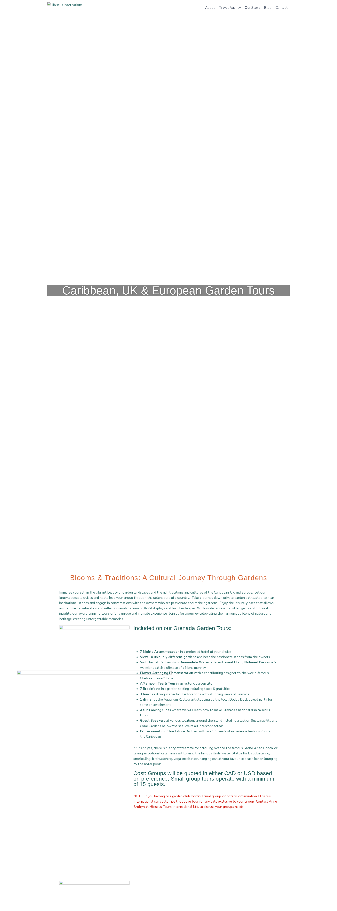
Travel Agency (230, 7)
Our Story (252, 7)
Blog (267, 7)
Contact (282, 7)
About (210, 7)
